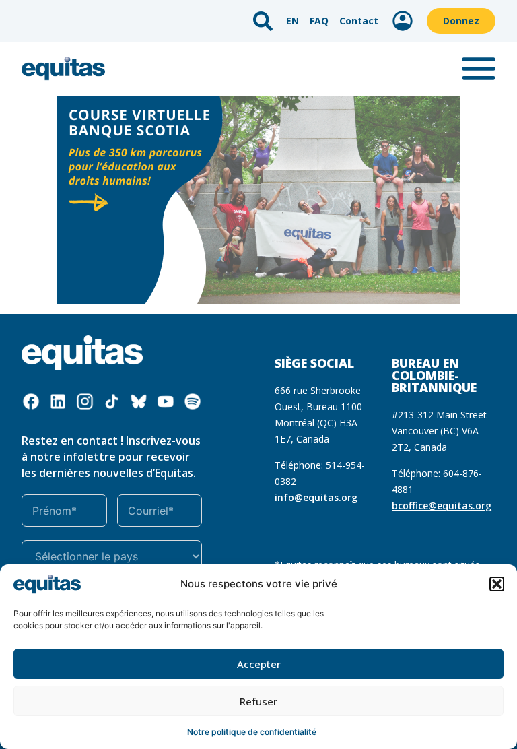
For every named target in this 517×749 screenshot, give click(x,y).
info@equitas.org (316, 497)
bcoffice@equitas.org (441, 505)
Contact (358, 20)
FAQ (319, 20)
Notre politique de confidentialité (251, 732)
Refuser (258, 701)
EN (292, 20)
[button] (497, 584)
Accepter (259, 664)
